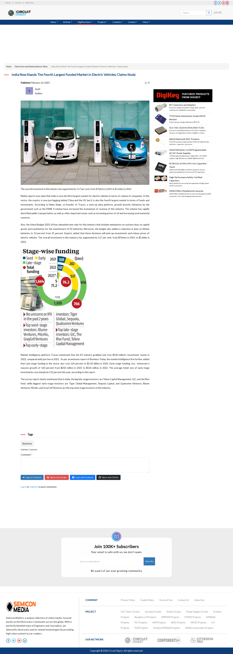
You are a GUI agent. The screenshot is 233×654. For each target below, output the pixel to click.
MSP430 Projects (170, 617)
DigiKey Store (84, 22)
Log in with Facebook (84, 477)
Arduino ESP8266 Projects (166, 627)
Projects (102, 22)
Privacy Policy (128, 600)
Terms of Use (166, 600)
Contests (117, 22)
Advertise (29, 2)
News (53, 22)
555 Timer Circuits (130, 611)
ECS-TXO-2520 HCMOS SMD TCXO (186, 127)
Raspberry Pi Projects (145, 617)
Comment (26, 454)
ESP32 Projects (198, 622)
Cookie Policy (147, 600)
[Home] (22, 13)
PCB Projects (141, 627)
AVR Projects (159, 622)
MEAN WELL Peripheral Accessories (186, 191)
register (34, 486)
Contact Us (183, 600)
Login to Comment (33, 477)
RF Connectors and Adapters (182, 105)
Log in (24, 486)
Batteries (27, 443)
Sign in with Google (58, 477)
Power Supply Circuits (197, 611)
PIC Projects (140, 622)
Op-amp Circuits (153, 611)
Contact (18, 2)
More (145, 22)
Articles (67, 22)
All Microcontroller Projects (199, 627)
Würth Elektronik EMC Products (184, 139)
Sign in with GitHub (110, 477)
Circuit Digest (116, 650)
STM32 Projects (192, 617)
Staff (37, 89)
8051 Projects (178, 622)
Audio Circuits (174, 611)
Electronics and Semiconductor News (31, 66)
